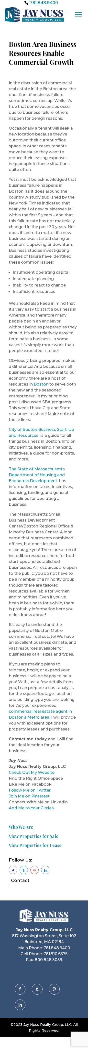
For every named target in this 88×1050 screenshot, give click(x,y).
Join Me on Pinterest (29, 796)
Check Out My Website (32, 772)
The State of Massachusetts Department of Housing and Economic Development (37, 475)
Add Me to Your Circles (31, 808)
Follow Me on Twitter (30, 790)
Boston (41, 384)
